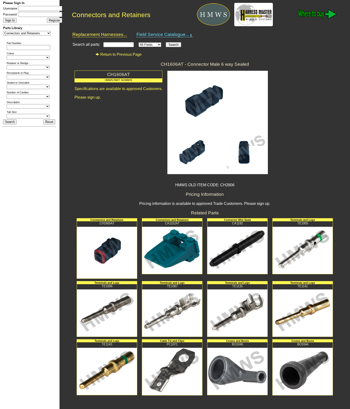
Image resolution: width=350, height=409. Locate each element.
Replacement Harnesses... (99, 34)
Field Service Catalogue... (162, 34)
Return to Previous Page (121, 54)
